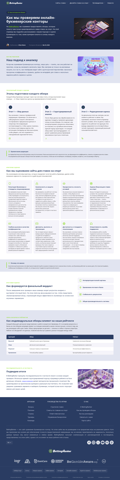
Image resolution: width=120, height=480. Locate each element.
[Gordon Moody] (57, 461)
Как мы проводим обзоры (86, 410)
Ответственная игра (57, 414)
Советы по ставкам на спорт (57, 410)
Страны (31, 414)
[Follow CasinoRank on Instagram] (93, 442)
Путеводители (98, 3)
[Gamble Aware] (82, 461)
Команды (31, 420)
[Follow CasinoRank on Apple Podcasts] (112, 442)
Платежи (31, 410)
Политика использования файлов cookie (36, 477)
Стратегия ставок (57, 407)
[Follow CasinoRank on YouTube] (103, 442)
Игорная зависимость (16, 477)
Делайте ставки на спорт (79, 3)
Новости (110, 3)
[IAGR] (17, 461)
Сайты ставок (61, 3)
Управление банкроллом (57, 417)
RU (8, 442)
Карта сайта (86, 420)
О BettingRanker (86, 407)
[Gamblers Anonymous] (27, 461)
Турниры (31, 417)
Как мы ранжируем (86, 414)
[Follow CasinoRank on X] (98, 442)
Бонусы (31, 407)
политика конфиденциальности (60, 477)
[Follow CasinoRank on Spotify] (107, 442)
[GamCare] (40, 461)
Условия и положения (104, 477)
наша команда (27, 381)
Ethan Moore (22, 45)
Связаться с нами (86, 417)
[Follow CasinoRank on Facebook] (89, 442)
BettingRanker (14, 26)
